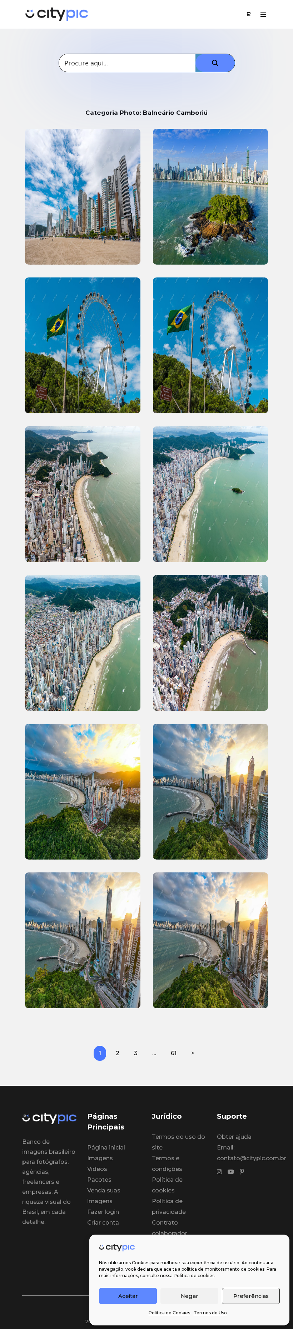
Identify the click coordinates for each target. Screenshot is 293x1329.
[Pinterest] (242, 1172)
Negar (189, 1296)
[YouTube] (231, 1172)
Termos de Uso (210, 1312)
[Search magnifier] (215, 63)
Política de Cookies (169, 1312)
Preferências (251, 1296)
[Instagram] (219, 1172)
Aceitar (128, 1296)
